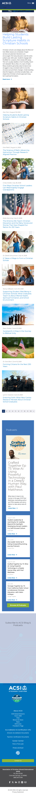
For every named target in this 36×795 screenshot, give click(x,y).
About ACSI (18, 711)
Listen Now (12, 508)
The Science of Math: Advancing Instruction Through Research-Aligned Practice (16, 152)
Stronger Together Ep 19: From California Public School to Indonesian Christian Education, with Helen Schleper (18, 590)
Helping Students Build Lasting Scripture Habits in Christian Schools (16, 39)
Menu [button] (29, 3)
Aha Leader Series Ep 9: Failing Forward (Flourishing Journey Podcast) (17, 544)
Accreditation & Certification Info (18, 730)
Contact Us (18, 761)
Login (5, 8)
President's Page (18, 726)
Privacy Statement (18, 792)
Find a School (18, 748)
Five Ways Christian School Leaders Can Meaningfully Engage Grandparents (17, 188)
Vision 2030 (18, 716)
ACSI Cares (18, 724)
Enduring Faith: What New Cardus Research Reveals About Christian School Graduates (17, 400)
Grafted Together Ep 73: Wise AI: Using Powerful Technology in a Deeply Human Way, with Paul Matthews (17, 476)
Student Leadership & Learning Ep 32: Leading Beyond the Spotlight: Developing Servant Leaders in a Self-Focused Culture (17, 524)
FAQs (18, 718)
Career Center (18, 741)
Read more (6, 79)
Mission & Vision (18, 720)
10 (30, 411)
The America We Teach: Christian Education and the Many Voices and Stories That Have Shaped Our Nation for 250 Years (17, 224)
